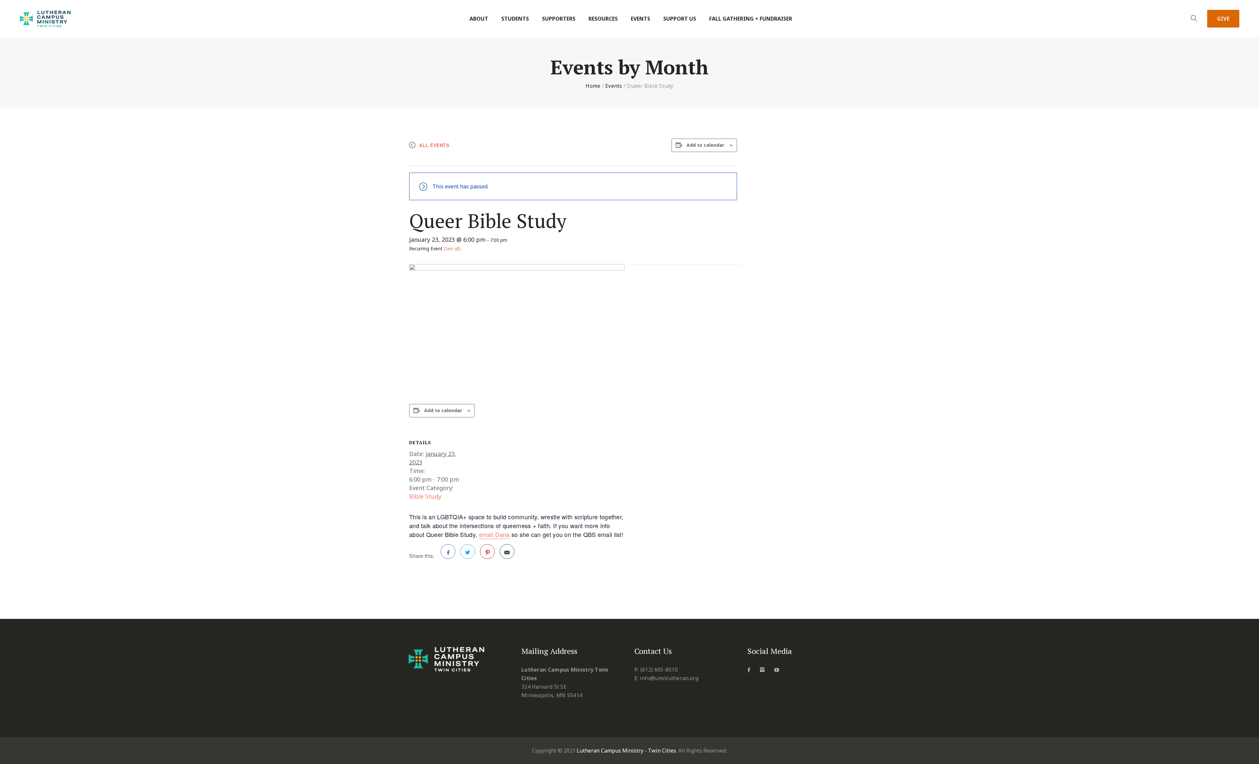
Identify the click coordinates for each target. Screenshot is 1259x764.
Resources (603, 19)
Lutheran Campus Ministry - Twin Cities (626, 750)
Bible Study (425, 496)
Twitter (467, 551)
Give (1223, 18)
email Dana (494, 534)
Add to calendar (705, 145)
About (479, 19)
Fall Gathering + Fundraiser (750, 19)
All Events (434, 145)
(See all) (452, 248)
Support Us (679, 19)
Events (640, 19)
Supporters (558, 19)
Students (515, 19)
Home (593, 85)
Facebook (448, 551)
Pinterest (487, 551)
